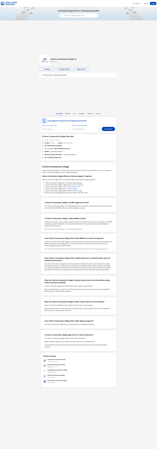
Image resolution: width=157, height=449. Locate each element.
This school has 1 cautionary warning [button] (55, 75)
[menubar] (143, 3)
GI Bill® (67, 183)
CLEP (76, 191)
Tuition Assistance (77, 185)
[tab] (59, 114)
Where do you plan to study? (49, 125)
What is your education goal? (79, 125)
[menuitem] (136, 3)
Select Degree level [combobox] (78, 129)
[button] (98, 129)
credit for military (72, 189)
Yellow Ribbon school (73, 187)
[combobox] (79, 15)
